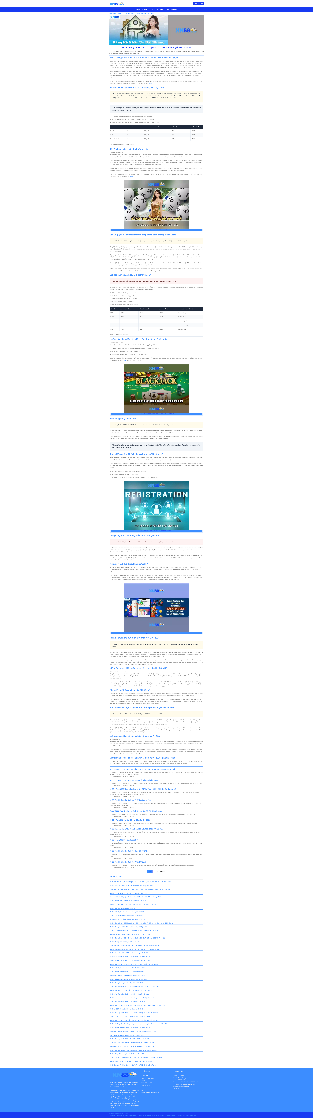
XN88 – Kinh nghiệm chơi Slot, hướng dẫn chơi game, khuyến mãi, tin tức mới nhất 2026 (138, 1024)
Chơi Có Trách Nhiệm (148, 1078)
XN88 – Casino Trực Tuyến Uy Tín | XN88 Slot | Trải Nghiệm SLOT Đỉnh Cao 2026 (136, 1057)
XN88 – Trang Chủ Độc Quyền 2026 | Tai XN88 (125, 942)
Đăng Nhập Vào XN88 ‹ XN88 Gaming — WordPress (127, 1035)
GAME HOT (145, 1075)
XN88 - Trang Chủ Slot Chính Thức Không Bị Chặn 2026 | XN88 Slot (132, 998)
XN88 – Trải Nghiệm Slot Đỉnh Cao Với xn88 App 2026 (127, 1001)
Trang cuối (162, 871)
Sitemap (126, 1113)
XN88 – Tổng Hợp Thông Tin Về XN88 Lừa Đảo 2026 (127, 1054)
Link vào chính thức (147, 1087)
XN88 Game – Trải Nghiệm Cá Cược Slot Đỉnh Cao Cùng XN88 (130, 960)
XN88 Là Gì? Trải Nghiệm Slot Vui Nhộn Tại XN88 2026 (127, 1009)
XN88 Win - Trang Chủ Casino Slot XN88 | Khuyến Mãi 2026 (129, 994)
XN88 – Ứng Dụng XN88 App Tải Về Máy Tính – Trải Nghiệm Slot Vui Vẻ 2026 (135, 949)
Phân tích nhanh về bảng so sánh (119, 334)
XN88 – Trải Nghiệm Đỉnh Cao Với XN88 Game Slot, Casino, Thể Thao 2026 (134, 986)
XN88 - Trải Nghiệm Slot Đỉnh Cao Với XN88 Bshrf (128, 862)
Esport (143, 1080)
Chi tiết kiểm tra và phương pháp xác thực (122, 144)
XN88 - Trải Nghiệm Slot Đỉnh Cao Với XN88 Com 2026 (128, 968)
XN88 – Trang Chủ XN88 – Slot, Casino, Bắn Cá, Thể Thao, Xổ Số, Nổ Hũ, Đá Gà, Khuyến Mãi (143, 789)
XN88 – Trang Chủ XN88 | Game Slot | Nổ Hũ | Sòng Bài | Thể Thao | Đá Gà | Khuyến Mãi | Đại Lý (141, 923)
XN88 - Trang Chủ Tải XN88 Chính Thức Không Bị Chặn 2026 (129, 953)
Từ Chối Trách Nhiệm (147, 1083)
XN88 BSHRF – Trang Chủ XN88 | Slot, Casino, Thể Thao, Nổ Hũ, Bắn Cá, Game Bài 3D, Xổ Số (143, 769)
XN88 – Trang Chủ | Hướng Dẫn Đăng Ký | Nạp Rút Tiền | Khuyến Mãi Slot (134, 1020)
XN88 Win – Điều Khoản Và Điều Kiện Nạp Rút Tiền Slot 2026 (130, 934)
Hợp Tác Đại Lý (146, 1085)
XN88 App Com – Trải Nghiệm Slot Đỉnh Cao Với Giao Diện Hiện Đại (132, 1046)
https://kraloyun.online (184, 1078)
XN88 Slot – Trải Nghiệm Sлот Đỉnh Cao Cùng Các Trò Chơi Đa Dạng (132, 1042)
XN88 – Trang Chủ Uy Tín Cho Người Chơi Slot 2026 (127, 983)
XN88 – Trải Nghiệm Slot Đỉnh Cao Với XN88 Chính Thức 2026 (130, 1039)
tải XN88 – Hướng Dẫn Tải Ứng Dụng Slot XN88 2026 (127, 919)
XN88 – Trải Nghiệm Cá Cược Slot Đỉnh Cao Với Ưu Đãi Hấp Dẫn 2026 (133, 1031)
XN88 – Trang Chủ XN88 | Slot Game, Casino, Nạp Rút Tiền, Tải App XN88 (134, 964)
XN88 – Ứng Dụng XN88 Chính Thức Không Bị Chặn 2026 (128, 979)
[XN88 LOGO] (117, 3)
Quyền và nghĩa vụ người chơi (150, 1092)
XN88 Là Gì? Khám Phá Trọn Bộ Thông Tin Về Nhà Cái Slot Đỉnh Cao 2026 (134, 930)
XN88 (150, 83)
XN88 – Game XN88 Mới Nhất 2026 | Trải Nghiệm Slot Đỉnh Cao (131, 1061)
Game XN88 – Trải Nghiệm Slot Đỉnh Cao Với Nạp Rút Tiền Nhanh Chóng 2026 (138, 811)
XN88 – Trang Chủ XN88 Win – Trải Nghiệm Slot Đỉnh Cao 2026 (130, 1027)
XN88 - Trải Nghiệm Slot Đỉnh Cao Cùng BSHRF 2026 (129, 851)
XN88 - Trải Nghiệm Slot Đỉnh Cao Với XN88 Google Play (130, 800)
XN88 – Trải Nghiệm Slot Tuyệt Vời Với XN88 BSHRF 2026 (128, 975)
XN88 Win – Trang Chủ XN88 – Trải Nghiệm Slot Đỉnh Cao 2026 (130, 957)
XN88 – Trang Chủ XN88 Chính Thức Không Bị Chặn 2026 (128, 927)
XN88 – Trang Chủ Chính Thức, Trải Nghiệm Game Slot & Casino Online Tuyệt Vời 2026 (138, 1005)
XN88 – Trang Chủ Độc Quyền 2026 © (124, 840)
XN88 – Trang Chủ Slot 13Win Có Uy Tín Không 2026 (127, 971)
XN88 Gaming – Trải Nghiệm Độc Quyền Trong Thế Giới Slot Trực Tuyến (133, 1065)
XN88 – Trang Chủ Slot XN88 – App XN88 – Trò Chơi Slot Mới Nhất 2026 (133, 1050)
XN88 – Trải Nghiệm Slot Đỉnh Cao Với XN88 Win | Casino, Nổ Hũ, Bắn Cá (134, 1013)
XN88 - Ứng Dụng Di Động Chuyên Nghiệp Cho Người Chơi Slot (130, 1016)
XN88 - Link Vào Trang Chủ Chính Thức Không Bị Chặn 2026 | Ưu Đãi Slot (136, 829)
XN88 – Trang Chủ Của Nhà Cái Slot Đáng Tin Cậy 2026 (130, 820)
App (143, 1090)
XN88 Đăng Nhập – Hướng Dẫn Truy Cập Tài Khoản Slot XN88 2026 (132, 990)
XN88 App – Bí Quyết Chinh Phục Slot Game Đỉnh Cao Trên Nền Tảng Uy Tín (134, 945)
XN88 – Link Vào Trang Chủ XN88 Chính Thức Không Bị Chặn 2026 (134, 780)
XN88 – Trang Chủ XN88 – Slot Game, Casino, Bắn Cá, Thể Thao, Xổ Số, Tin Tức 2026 (137, 938)
